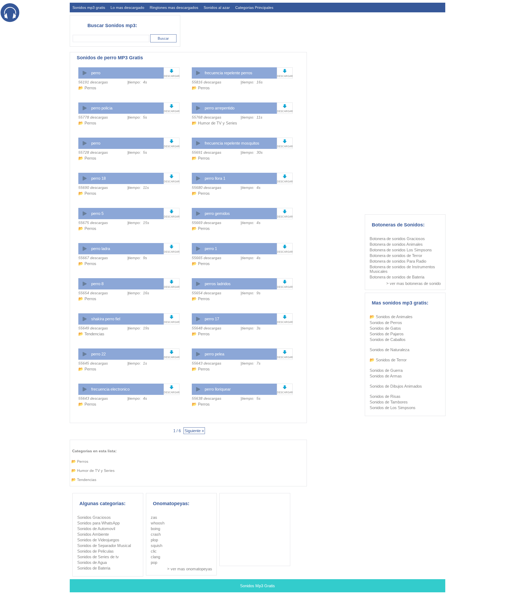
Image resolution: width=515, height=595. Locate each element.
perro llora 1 (215, 178)
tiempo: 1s (137, 363)
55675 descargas (93, 223)
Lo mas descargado (127, 7)
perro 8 (97, 283)
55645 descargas (93, 363)
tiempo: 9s (137, 258)
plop (154, 540)
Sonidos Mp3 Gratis (257, 585)
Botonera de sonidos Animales (396, 244)
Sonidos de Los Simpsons (392, 407)
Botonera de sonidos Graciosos (397, 238)
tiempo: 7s (251, 363)
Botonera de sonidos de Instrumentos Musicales (402, 269)
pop (154, 562)
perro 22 (98, 354)
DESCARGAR (171, 76)
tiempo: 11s (252, 117)
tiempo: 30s (252, 152)
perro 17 (212, 319)
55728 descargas (93, 152)
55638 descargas (206, 398)
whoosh (157, 523)
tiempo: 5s (137, 117)
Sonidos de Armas (386, 376)
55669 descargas (206, 223)
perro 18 (98, 178)
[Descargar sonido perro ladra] (171, 246)
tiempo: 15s (138, 223)
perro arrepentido (219, 108)
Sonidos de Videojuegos (98, 540)
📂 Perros (87, 88)
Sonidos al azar (217, 7)
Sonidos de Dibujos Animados (396, 386)
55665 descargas (206, 258)
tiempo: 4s (137, 82)
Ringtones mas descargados (174, 7)
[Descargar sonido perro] (171, 71)
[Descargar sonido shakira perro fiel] (171, 317)
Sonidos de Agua (92, 562)
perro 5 (97, 213)
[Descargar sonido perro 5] (171, 211)
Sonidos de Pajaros (387, 334)
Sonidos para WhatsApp (98, 523)
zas (154, 517)
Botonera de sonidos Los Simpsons (401, 250)
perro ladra (100, 248)
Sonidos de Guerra (386, 370)
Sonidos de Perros (386, 322)
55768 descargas (206, 117)
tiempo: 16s (252, 82)
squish (156, 545)
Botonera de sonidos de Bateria (397, 277)
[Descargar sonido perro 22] (171, 352)
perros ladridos (218, 283)
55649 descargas (93, 328)
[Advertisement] (347, 28)
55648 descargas (206, 328)
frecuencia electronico (110, 389)
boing (155, 528)
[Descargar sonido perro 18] (171, 176)
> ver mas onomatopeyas (189, 569)
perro (95, 73)
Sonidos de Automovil (96, 528)
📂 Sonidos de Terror (388, 360)
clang (155, 556)
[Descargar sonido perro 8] (171, 281)
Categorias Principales (254, 7)
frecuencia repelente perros (228, 73)
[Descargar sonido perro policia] (171, 106)
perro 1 (211, 248)
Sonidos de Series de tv (98, 556)
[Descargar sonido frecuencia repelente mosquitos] (284, 141)
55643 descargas (206, 363)
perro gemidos (217, 213)
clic (154, 551)
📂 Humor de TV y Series (214, 123)
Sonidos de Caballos (388, 339)
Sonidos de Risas (385, 396)
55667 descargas (93, 258)
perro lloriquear (218, 389)
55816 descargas (206, 82)
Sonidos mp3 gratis (88, 7)
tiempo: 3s (251, 328)
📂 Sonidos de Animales (391, 316)
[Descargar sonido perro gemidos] (284, 211)
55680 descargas (206, 187)
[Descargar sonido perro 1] (284, 246)
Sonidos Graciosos (94, 517)
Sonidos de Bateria (93, 568)
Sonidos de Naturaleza (389, 349)
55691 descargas (206, 152)
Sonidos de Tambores (389, 402)
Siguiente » (194, 430)
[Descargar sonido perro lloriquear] (284, 387)
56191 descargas (93, 82)
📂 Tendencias (91, 334)
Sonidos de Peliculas (95, 551)
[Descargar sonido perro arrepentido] (284, 106)
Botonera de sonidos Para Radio (398, 261)
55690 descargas (93, 187)
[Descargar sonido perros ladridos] (284, 281)
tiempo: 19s (138, 328)
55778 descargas (93, 117)
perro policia (101, 108)
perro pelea (214, 354)
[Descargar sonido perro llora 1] (284, 176)
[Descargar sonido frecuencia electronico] (171, 387)
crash (156, 534)
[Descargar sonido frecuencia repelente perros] (284, 71)
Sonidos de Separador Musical (104, 545)
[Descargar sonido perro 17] (284, 317)
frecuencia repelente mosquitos (232, 143)
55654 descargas (93, 293)
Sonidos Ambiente (93, 534)
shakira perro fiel (105, 319)
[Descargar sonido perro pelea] (284, 352)
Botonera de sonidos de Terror (396, 255)
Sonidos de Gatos (385, 328)
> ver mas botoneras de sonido (413, 283)
